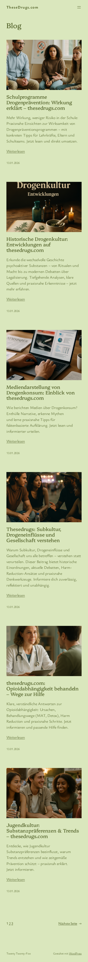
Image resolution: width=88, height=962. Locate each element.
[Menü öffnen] (79, 7)
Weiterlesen (15, 151)
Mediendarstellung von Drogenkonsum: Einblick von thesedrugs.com (40, 392)
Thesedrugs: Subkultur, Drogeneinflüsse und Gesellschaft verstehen (33, 534)
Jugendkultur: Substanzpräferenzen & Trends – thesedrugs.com (42, 830)
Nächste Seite (70, 923)
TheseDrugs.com (22, 7)
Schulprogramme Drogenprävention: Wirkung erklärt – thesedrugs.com (39, 102)
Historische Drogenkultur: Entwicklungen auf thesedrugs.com (37, 244)
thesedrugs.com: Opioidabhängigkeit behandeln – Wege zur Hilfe (42, 688)
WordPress (75, 953)
